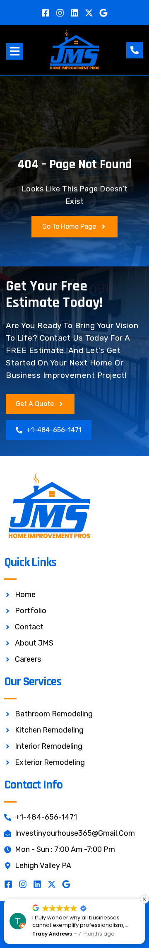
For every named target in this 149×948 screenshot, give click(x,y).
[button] (14, 51)
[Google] (103, 13)
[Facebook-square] (45, 13)
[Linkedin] (74, 13)
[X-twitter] (89, 13)
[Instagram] (60, 13)
